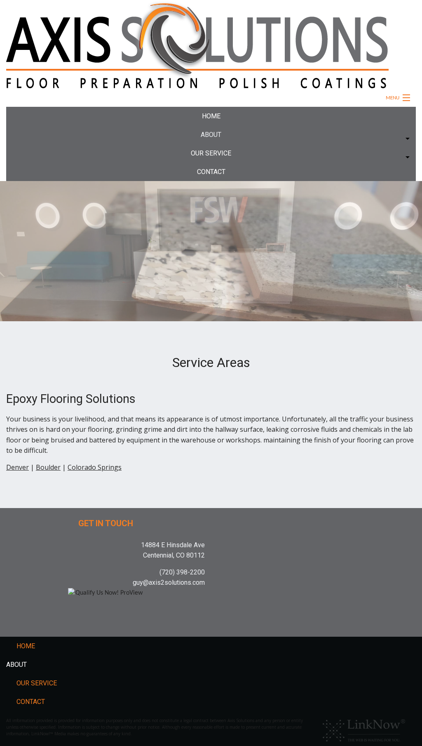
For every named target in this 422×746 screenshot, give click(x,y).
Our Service (211, 153)
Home (211, 116)
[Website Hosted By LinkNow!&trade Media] (364, 728)
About (211, 135)
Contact (211, 172)
